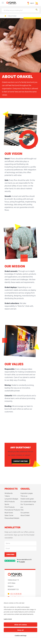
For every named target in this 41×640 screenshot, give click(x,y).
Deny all (20, 630)
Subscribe (10, 554)
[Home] (12, 3)
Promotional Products (12, 510)
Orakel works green (27, 499)
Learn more (8, 619)
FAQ (21, 510)
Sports (7, 504)
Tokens (7, 496)
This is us (23, 496)
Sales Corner (9, 515)
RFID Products (10, 501)
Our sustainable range (28, 501)
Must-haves (9, 512)
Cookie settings (20, 635)
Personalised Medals (12, 518)
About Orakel (12, 16)
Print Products (10, 507)
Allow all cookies (20, 625)
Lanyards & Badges (11, 499)
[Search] (36, 10)
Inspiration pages (26, 493)
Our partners (24, 512)
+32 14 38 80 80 (15, 594)
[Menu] (3, 3)
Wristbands (9, 493)
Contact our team (20, 461)
